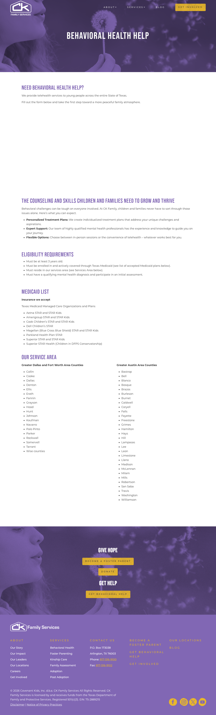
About (109, 7)
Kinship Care (58, 660)
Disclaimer (17, 704)
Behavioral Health (62, 648)
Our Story (16, 648)
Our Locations (19, 665)
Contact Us (102, 640)
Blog (160, 7)
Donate (108, 572)
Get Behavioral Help (108, 594)
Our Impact (18, 654)
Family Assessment (63, 665)
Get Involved (190, 7)
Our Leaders (18, 660)
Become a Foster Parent (108, 561)
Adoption (56, 671)
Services (135, 7)
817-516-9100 (108, 660)
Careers (15, 671)
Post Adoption (59, 677)
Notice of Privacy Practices (44, 704)
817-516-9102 (104, 665)
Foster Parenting (61, 654)
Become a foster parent (146, 642)
